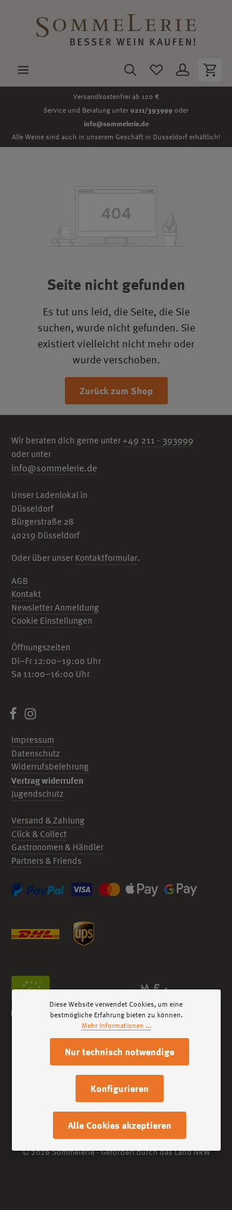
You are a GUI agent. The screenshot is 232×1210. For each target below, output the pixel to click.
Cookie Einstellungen (51, 620)
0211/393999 (151, 110)
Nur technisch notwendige (119, 1051)
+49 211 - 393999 (158, 440)
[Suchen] (130, 70)
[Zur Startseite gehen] (116, 27)
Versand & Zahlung (47, 820)
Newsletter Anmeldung (55, 607)
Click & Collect (39, 834)
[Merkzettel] (156, 70)
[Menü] (23, 70)
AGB (19, 581)
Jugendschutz (37, 793)
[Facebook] (14, 717)
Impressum (32, 740)
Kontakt (26, 594)
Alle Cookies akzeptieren (119, 1125)
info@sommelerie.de (116, 123)
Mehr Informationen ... (116, 1025)
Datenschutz (35, 753)
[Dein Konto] (183, 70)
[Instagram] (30, 717)
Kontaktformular (106, 558)
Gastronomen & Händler (57, 847)
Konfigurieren (119, 1088)
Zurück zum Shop (116, 390)
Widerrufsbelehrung (50, 766)
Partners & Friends (46, 860)
